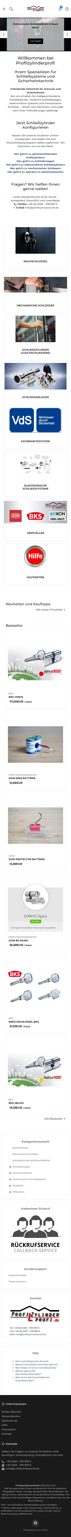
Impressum (9, 1429)
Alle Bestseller (53, 1118)
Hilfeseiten (18, 1192)
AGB (4, 1424)
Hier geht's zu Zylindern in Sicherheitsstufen (35, 171)
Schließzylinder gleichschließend (31, 1160)
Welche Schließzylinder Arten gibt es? (36, 1364)
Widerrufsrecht (11, 1411)
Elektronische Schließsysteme (29, 1179)
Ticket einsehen (17, 1281)
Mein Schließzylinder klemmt (31, 1361)
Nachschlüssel (20, 1147)
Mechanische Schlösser (25, 1154)
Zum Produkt (35, 41)
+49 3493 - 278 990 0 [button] (18, 1461)
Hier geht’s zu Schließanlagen (36, 161)
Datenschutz (10, 1420)
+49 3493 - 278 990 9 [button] (18, 1465)
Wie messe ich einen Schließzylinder (36, 1367)
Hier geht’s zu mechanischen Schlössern (35, 168)
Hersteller (17, 1185)
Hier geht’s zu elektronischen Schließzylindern (35, 164)
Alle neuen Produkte (49, 609)
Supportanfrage (17, 1275)
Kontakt (7, 1433)
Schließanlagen (21, 1166)
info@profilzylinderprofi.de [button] (22, 1468)
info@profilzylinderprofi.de (42, 207)
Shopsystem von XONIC (35, 1530)
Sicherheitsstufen (22, 1173)
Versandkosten (11, 1416)
